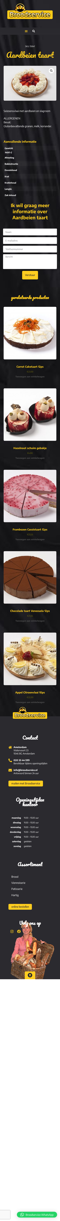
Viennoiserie (18, 882)
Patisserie (16, 888)
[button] (26, 31)
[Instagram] (11, 931)
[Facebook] (18, 931)
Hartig (15, 895)
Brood (14, 876)
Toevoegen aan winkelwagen (30, 376)
